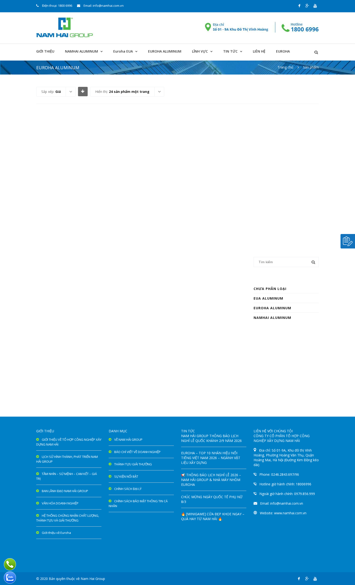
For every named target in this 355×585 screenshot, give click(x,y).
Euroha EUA (123, 51)
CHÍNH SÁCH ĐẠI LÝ (128, 489)
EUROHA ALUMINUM (164, 51)
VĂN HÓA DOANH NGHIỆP (60, 503)
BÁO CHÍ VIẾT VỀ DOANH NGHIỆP (137, 452)
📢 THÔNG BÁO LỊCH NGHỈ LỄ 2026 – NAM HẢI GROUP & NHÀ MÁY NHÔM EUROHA (211, 480)
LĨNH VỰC (200, 51)
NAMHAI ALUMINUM (81, 51)
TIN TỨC (230, 51)
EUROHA (283, 51)
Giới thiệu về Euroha (56, 532)
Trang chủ (285, 67)
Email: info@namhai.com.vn (104, 5)
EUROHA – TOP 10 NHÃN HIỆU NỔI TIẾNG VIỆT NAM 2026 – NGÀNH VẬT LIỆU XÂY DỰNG (210, 458)
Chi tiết (74, 200)
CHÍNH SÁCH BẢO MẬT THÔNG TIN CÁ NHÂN (138, 503)
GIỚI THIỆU (45, 51)
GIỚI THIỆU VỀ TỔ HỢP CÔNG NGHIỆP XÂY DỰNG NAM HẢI (68, 442)
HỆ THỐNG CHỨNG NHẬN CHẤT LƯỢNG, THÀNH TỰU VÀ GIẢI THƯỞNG (67, 518)
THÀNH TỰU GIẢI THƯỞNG (133, 464)
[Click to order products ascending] (83, 91)
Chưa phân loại (270, 288)
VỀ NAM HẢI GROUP (128, 439)
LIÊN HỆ (259, 51)
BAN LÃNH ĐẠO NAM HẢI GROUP (65, 491)
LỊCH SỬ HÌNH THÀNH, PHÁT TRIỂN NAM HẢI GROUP (67, 459)
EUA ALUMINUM (268, 298)
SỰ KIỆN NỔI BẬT (126, 476)
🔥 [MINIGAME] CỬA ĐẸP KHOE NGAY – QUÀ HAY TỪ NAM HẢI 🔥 (212, 516)
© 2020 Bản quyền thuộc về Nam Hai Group (70, 578)
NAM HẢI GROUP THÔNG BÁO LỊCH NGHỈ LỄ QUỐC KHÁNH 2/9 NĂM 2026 (211, 438)
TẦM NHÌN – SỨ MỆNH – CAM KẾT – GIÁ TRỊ (66, 476)
